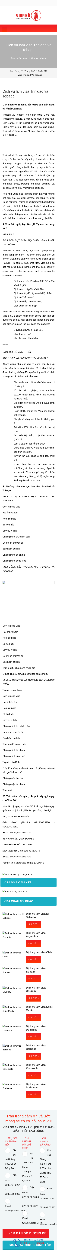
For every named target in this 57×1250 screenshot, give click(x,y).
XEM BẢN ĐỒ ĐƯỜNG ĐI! (27, 1233)
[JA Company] (28, 15)
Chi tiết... (33, 924)
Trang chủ (30, 71)
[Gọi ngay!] (28, 1242)
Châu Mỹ (42, 71)
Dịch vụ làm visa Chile (39, 952)
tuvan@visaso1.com (20, 832)
